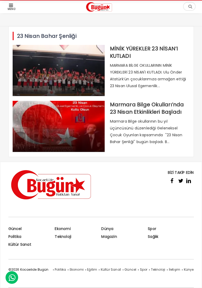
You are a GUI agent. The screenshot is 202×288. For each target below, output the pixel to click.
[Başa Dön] (193, 279)
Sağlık (153, 236)
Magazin (109, 236)
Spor (152, 228)
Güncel (15, 228)
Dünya (107, 228)
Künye (189, 269)
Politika (15, 236)
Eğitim (92, 269)
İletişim (174, 269)
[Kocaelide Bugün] (101, 12)
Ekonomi (62, 228)
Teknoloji (63, 236)
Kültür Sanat (19, 244)
